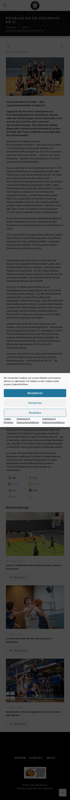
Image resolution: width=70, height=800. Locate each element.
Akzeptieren (35, 393)
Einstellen (35, 412)
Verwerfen (35, 403)
